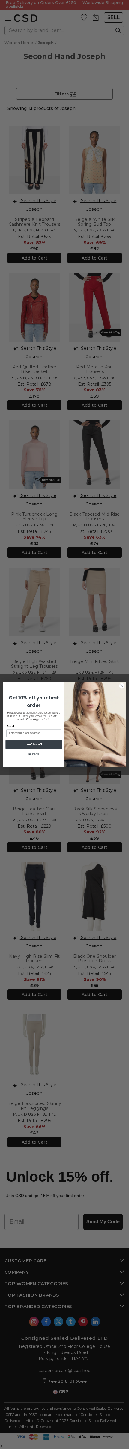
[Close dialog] (121, 686)
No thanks (34, 753)
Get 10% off (34, 744)
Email (10, 726)
